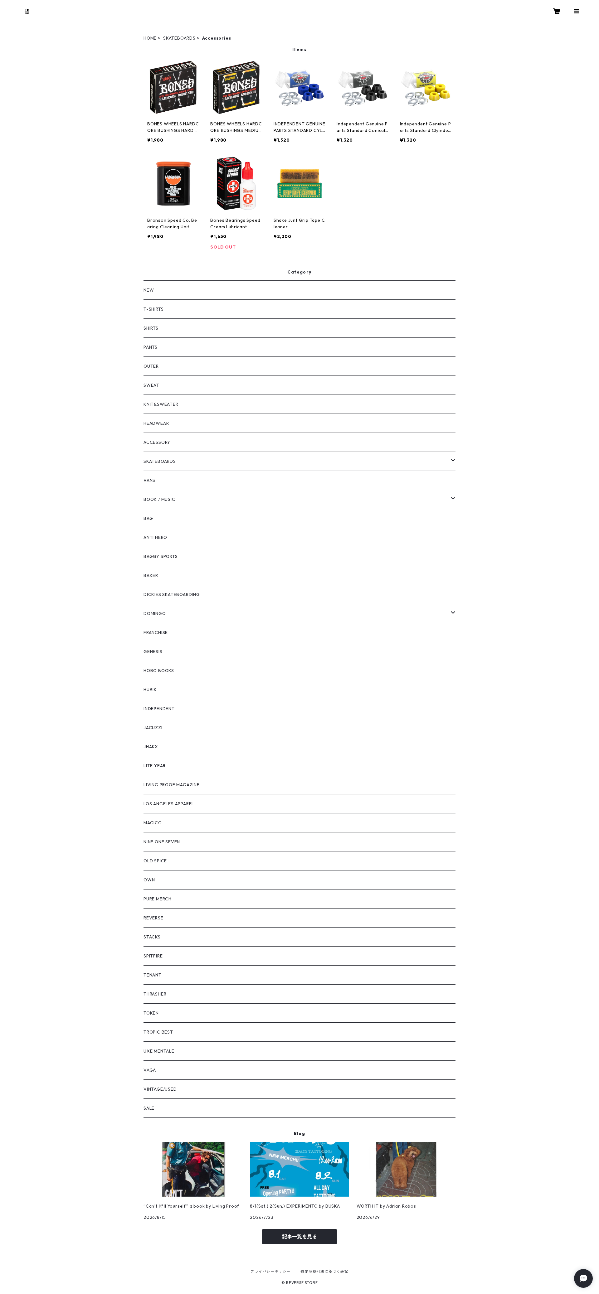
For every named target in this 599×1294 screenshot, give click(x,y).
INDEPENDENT (159, 708)
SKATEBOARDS (179, 38)
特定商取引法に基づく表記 (324, 1271)
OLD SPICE (155, 861)
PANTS (151, 347)
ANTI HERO (155, 537)
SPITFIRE (153, 956)
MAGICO (153, 823)
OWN (149, 880)
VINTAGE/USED (160, 1089)
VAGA (150, 1070)
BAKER (151, 575)
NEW (149, 290)
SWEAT (151, 385)
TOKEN (151, 1013)
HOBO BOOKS (159, 670)
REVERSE (153, 918)
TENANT (153, 975)
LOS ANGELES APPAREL (169, 804)
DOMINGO (155, 613)
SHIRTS (151, 328)
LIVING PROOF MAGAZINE (172, 785)
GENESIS (153, 651)
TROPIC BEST (158, 1032)
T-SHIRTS (153, 309)
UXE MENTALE (159, 1051)
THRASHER (155, 994)
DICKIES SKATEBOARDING (172, 594)
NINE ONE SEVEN (162, 842)
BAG (148, 518)
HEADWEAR (156, 423)
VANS (149, 480)
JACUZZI (153, 727)
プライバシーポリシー (270, 1271)
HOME (150, 38)
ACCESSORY (157, 442)
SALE (149, 1108)
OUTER (151, 366)
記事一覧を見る (299, 1236)
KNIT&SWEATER (161, 404)
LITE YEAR (155, 765)
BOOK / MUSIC (159, 499)
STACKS (152, 937)
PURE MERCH (158, 899)
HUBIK (150, 689)
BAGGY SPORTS (161, 556)
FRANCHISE (156, 632)
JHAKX (151, 746)
